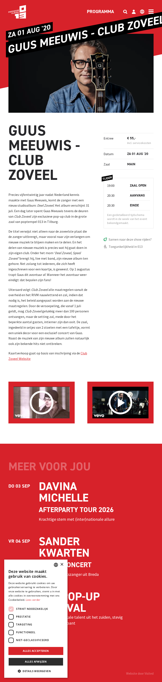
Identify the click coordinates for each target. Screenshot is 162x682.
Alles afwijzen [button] (36, 661)
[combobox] (56, 565)
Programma (100, 11)
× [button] (61, 564)
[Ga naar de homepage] (23, 12)
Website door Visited (140, 673)
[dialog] (36, 619)
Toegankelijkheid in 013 (126, 246)
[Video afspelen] (41, 402)
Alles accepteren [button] (36, 651)
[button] (35, 671)
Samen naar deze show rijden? (130, 239)
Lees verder (33, 600)
